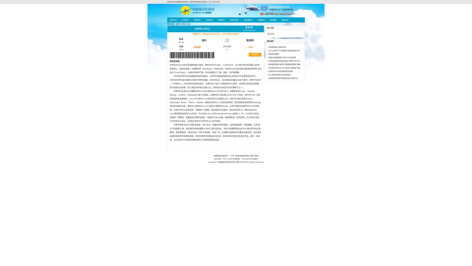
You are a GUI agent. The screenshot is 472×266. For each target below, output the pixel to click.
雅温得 (250, 40)
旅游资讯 (285, 20)
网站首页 (173, 20)
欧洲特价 (197, 20)
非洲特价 (209, 20)
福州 (204, 40)
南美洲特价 (234, 20)
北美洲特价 (248, 20)
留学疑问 (273, 20)
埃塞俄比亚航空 (202, 29)
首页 (178, 24)
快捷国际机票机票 (225, 162)
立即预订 (255, 54)
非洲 (183, 24)
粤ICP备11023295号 (240, 162)
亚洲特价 (185, 20)
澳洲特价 (221, 20)
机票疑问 (261, 20)
